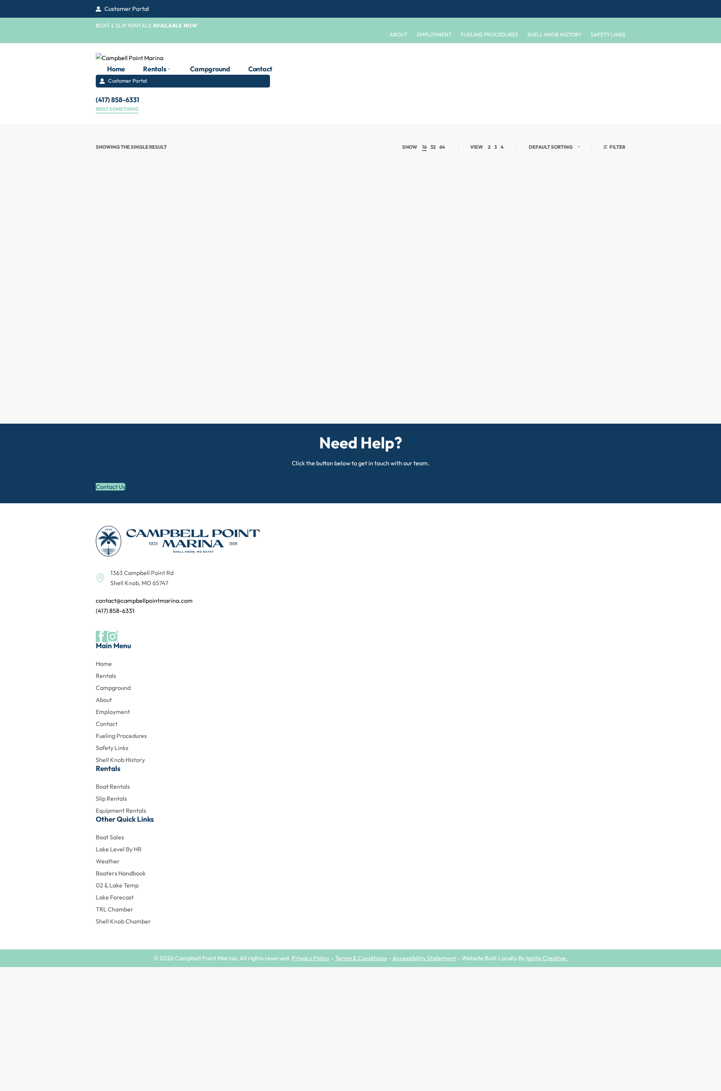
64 (442, 147)
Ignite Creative (546, 958)
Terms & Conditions (361, 958)
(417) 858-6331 (115, 610)
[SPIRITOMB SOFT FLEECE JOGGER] (158, 278)
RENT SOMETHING (117, 109)
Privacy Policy (310, 958)
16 (424, 147)
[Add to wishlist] (200, 209)
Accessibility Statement (424, 958)
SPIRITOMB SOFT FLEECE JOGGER (154, 379)
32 (433, 147)
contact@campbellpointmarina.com (144, 600)
